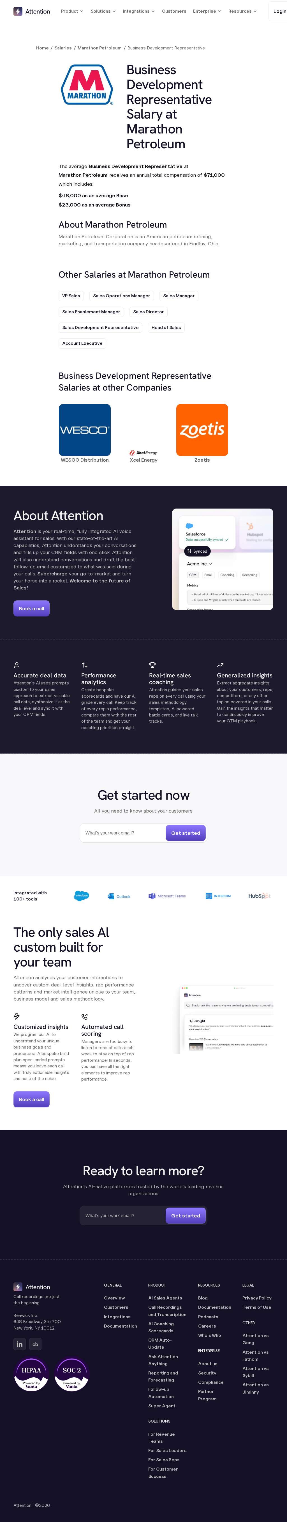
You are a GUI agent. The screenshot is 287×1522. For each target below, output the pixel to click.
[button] (72, 11)
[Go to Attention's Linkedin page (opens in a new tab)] (19, 1344)
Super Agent (161, 1405)
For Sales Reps (164, 1459)
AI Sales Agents (165, 1298)
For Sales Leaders (167, 1450)
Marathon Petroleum (100, 48)
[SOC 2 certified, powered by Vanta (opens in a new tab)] (72, 1374)
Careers (207, 1326)
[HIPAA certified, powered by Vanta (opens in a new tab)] (31, 1374)
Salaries (63, 48)
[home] (31, 11)
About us (207, 1363)
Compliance (211, 1382)
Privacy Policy (257, 1298)
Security (207, 1373)
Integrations (117, 1316)
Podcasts (208, 1316)
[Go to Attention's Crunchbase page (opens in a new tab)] (35, 1344)
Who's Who (209, 1335)
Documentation (120, 1326)
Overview (114, 1298)
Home (42, 48)
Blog (203, 1298)
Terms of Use (256, 1307)
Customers (174, 11)
